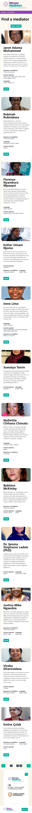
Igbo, (21, 573)
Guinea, (12, 76)
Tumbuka (15, 445)
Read (6, 89)
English (17, 143)
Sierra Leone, (6, 76)
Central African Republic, (21, 329)
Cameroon (6, 267)
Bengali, (17, 388)
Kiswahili (10, 209)
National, (5, 335)
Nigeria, (10, 78)
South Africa (14, 331)
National (12, 72)
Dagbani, (10, 82)
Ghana (14, 78)
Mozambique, (11, 329)
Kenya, (10, 213)
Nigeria (5, 573)
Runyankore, (6, 143)
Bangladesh (6, 388)
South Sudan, (15, 213)
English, (5, 82)
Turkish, (21, 744)
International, (7, 693)
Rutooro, (12, 143)
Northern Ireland (7, 512)
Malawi (5, 449)
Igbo (21, 634)
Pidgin (25, 272)
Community (11, 335)
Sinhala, (21, 693)
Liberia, (17, 76)
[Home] (15, 5)
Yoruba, (17, 573)
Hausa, (21, 76)
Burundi (21, 213)
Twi (13, 82)
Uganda (5, 148)
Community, (6, 72)
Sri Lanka (5, 688)
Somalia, (5, 213)
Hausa (9, 634)
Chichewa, (6, 445)
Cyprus (5, 748)
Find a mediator (10, 12)
